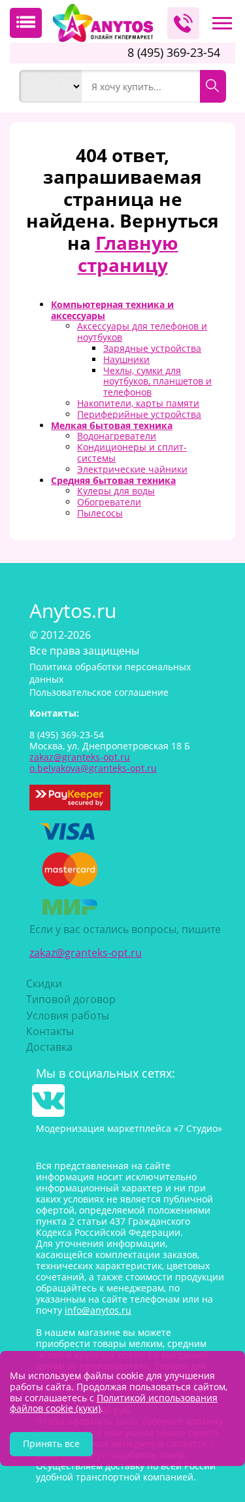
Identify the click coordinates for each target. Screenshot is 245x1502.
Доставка (49, 1047)
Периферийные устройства (139, 414)
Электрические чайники (132, 469)
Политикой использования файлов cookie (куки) (114, 1403)
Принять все (51, 1443)
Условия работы (67, 1015)
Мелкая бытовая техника (111, 425)
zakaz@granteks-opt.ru (85, 953)
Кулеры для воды (116, 491)
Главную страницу (128, 253)
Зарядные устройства (152, 348)
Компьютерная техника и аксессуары (112, 310)
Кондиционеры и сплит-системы (132, 452)
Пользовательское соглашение (99, 692)
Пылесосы (100, 513)
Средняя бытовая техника (113, 480)
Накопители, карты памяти (138, 403)
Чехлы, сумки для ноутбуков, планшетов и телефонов (157, 381)
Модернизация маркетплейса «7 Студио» (129, 1128)
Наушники (126, 359)
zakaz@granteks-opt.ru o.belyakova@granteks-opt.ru (93, 762)
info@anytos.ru (98, 1310)
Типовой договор (71, 999)
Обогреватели (109, 502)
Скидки (44, 983)
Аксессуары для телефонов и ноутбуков (142, 331)
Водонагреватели (116, 436)
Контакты (50, 1031)
